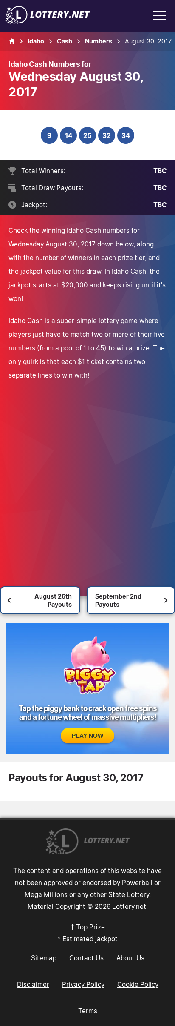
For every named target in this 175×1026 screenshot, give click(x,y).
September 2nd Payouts (118, 600)
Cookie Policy (137, 984)
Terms (87, 1010)
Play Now (87, 735)
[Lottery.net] (47, 21)
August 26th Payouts (53, 600)
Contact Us (86, 958)
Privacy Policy (83, 984)
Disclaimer (33, 984)
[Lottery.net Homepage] (12, 41)
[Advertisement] (87, 478)
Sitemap (43, 958)
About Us (130, 958)
